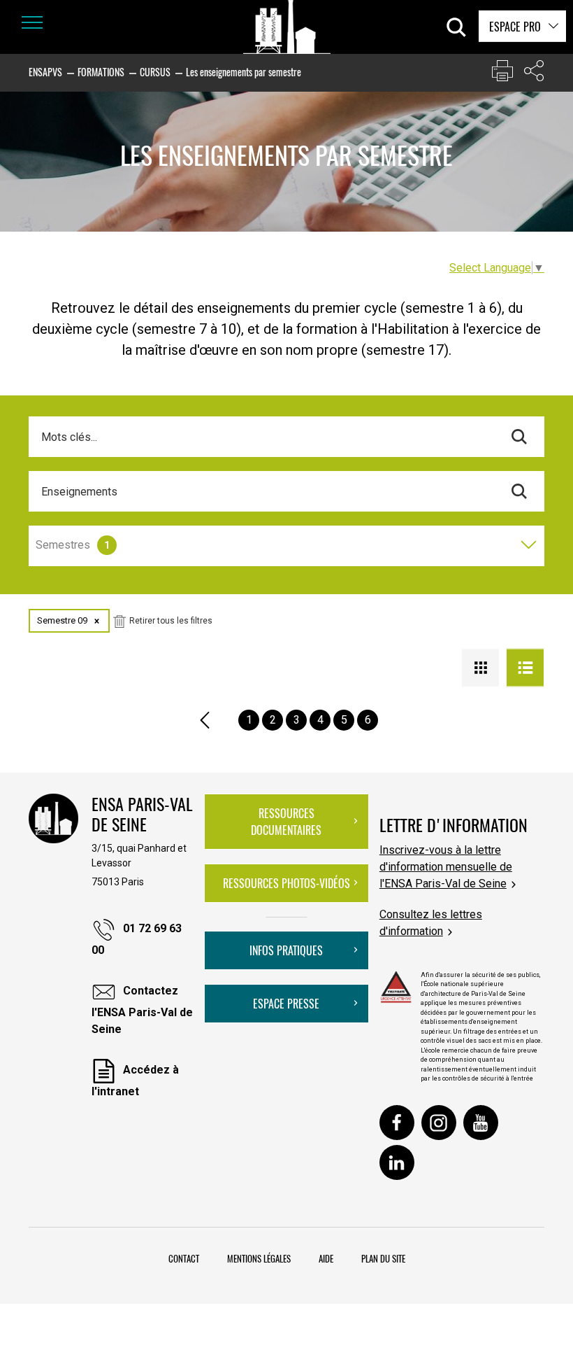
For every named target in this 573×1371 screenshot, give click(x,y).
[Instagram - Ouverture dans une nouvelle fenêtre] (438, 1122)
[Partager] (533, 74)
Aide (326, 1258)
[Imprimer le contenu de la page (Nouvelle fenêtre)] (502, 74)
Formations (101, 71)
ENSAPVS (45, 71)
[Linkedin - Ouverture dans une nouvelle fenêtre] (396, 1162)
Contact (183, 1258)
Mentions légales (259, 1258)
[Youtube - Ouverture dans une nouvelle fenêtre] (480, 1122)
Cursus (155, 71)
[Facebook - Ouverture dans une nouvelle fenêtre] (396, 1122)
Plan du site (383, 1258)
